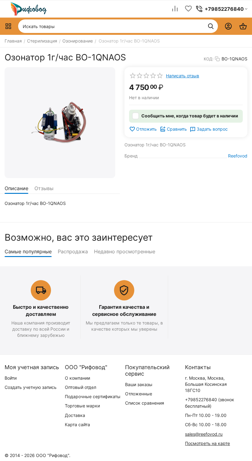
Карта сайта (77, 424)
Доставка (75, 415)
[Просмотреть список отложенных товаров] (188, 9)
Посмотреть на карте (207, 443)
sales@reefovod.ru (203, 434)
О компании (77, 378)
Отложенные (138, 393)
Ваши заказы (138, 384)
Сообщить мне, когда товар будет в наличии (189, 115)
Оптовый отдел (80, 387)
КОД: (209, 58)
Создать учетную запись (31, 387)
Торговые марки (82, 405)
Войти (11, 378)
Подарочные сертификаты (92, 396)
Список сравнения (144, 403)
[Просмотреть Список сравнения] (175, 9)
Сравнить (177, 129)
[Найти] (210, 26)
